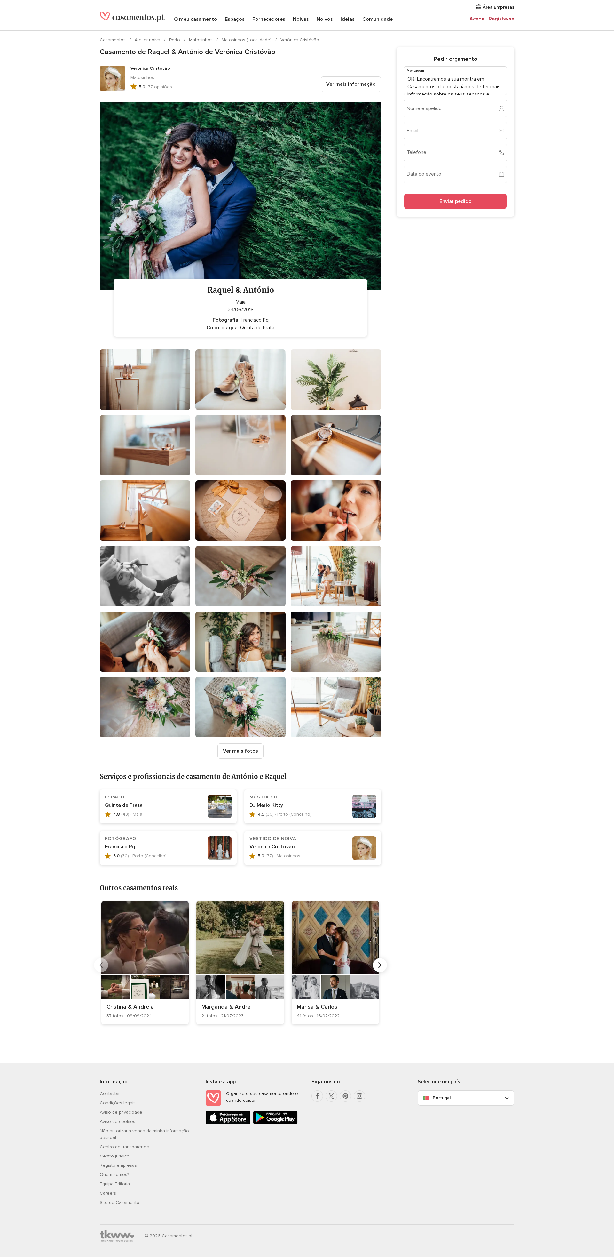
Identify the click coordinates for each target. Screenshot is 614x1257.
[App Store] (228, 1122)
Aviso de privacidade (121, 1112)
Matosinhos (201, 40)
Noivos (325, 19)
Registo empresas (118, 1165)
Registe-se (501, 19)
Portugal (442, 1098)
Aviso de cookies (117, 1121)
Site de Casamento (119, 1202)
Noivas (301, 19)
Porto (175, 40)
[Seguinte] (380, 965)
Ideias (348, 19)
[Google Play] (275, 1122)
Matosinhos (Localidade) (247, 40)
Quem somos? (114, 1174)
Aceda (476, 19)
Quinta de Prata (124, 805)
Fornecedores (268, 19)
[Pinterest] (345, 1096)
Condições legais (118, 1103)
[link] (145, 962)
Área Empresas (497, 7)
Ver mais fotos (240, 751)
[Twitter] (331, 1096)
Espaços (235, 19)
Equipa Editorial (115, 1184)
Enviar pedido (455, 201)
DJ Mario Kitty (266, 805)
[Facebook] (317, 1096)
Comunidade (377, 19)
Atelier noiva (148, 40)
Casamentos (113, 40)
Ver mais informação (351, 84)
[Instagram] (359, 1096)
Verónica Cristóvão (299, 40)
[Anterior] (101, 965)
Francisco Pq (120, 847)
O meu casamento (195, 19)
